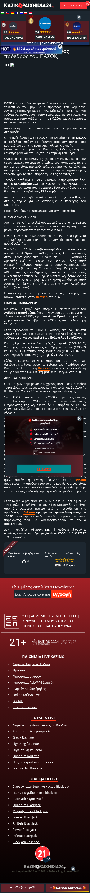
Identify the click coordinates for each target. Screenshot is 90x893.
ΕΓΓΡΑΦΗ (44, 469)
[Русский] (21, 13)
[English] (7, 13)
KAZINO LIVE (72, 5)
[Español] (12, 13)
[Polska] (25, 13)
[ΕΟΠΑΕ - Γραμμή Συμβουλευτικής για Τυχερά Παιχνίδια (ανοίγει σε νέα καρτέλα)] (54, 642)
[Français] (16, 13)
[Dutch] (30, 13)
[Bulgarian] (2, 13)
